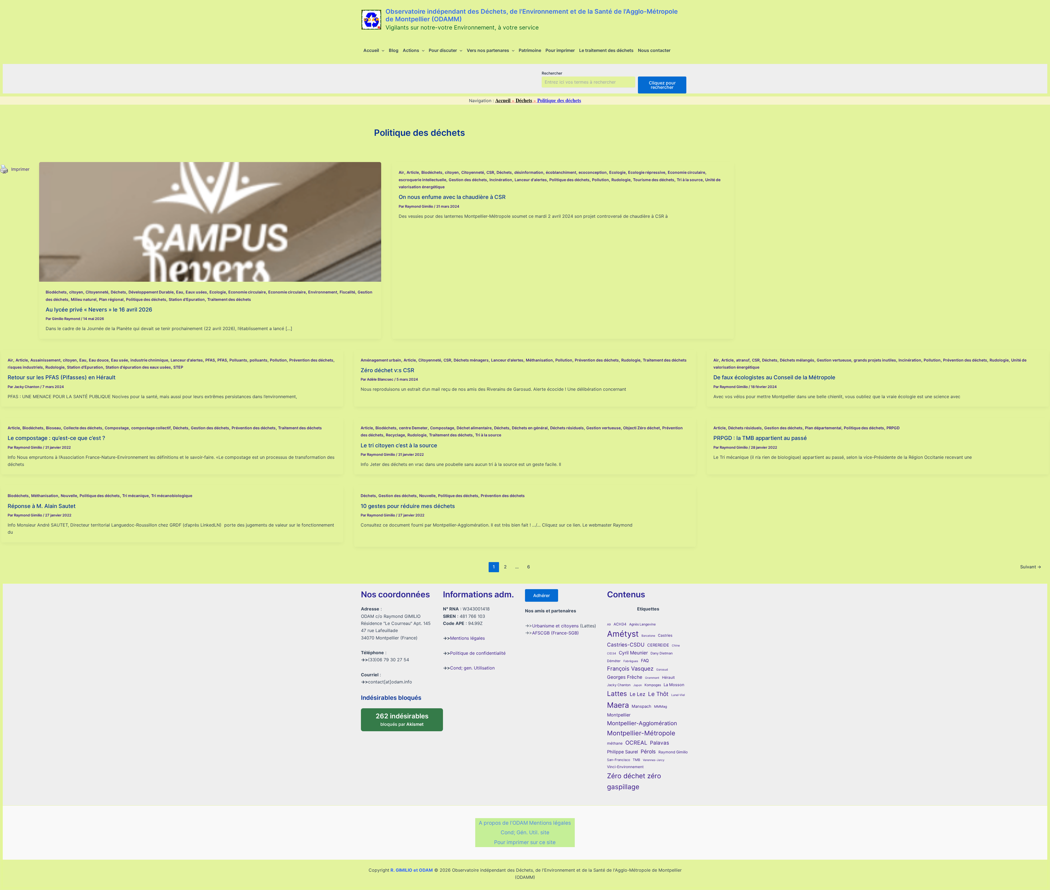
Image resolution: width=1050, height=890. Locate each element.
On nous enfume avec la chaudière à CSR (452, 197)
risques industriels (25, 367)
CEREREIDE (658, 645)
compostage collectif (151, 427)
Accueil (503, 100)
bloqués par (408, 717)
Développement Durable (151, 292)
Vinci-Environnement (625, 767)
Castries (665, 635)
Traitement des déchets (229, 299)
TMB (636, 760)
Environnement (322, 292)
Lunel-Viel (678, 695)
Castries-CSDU (625, 645)
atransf (742, 360)
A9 (609, 624)
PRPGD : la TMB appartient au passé (760, 438)
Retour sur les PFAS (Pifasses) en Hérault (61, 377)
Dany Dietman (662, 653)
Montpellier (619, 715)
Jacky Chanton (619, 685)
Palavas (659, 743)
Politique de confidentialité (478, 653)
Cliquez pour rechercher (662, 85)
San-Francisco (618, 760)
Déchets (524, 100)
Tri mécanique (135, 495)
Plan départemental (823, 427)
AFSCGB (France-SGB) (555, 633)
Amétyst (623, 634)
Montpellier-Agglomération (642, 723)
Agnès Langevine (642, 624)
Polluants (238, 360)
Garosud (662, 669)
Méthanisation (539, 360)
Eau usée (119, 360)
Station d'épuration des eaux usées (138, 367)
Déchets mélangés (797, 360)
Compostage (117, 427)
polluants (258, 360)
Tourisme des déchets (653, 179)
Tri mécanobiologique (171, 495)
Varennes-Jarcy (653, 760)
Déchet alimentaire (474, 427)
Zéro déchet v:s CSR (387, 370)
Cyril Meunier (633, 653)
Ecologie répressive (646, 172)
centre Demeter (413, 427)
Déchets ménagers (471, 360)
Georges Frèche (624, 677)
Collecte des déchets (82, 427)
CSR (490, 172)
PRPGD (893, 427)
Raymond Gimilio (673, 752)
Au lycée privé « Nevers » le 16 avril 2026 (99, 309)
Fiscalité (347, 292)
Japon (637, 685)
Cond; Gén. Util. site (525, 832)
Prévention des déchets (311, 360)
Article (413, 172)
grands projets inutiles (875, 360)
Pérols (648, 751)
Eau (179, 292)
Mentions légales (467, 638)
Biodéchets (56, 292)
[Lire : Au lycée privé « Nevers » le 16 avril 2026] (210, 221)
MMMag (660, 706)
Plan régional (111, 299)
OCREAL (636, 742)
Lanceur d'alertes (531, 179)
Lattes (617, 693)
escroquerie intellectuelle (422, 179)
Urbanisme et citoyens (555, 625)
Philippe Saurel (622, 751)
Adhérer (541, 595)
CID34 (611, 653)
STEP (178, 367)
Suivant (1030, 566)
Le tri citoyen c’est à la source (399, 445)
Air (401, 172)
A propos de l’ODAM (503, 823)
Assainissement (45, 360)
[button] (381, 50)
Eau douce (99, 360)
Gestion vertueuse (834, 360)
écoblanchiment (561, 172)
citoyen (76, 292)
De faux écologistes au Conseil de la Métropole (774, 377)
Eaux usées (196, 292)
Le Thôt (658, 694)
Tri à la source (690, 179)
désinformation (528, 172)
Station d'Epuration (187, 299)
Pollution (600, 179)
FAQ (645, 660)
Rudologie (621, 179)
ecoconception (593, 172)
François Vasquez (630, 668)
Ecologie (217, 292)
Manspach (641, 706)
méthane (615, 743)
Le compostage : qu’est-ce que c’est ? (56, 438)
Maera (618, 705)
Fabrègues (630, 661)
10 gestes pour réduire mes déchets (408, 506)
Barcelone (648, 636)
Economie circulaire (247, 292)
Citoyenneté (97, 292)
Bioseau (53, 427)
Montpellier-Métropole (641, 733)
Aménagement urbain (381, 360)
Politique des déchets (146, 299)
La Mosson (674, 684)
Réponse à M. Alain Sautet (41, 506)
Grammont (652, 678)
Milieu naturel (84, 299)
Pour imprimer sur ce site (525, 842)
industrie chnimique (149, 360)
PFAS (210, 360)
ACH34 (620, 624)
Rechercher (552, 73)
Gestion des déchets (468, 179)
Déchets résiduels (567, 427)
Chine (676, 645)
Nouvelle (69, 495)
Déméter (614, 661)
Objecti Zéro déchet (641, 427)
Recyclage (395, 435)
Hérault (668, 677)
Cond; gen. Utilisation (472, 668)
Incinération (500, 179)
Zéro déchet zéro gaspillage (634, 781)
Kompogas (652, 685)
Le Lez (637, 694)
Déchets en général (530, 427)
